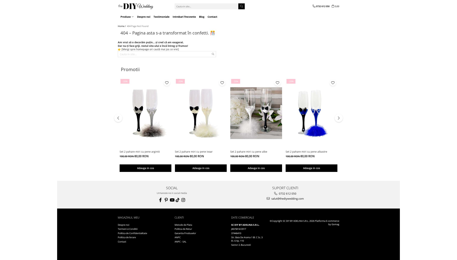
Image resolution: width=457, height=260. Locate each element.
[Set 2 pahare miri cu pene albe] (256, 113)
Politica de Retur (183, 229)
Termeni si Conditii (127, 229)
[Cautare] (241, 6)
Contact (122, 241)
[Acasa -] (136, 6)
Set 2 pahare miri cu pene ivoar (194, 151)
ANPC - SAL (180, 241)
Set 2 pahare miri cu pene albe (248, 151)
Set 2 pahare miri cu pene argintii (140, 151)
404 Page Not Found (138, 26)
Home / (122, 26)
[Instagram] (183, 200)
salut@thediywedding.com (287, 198)
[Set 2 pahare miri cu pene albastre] (311, 113)
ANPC (178, 237)
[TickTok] (177, 200)
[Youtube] (172, 200)
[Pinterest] (166, 200)
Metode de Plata (183, 224)
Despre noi (123, 224)
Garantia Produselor (185, 233)
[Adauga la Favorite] (167, 83)
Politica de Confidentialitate (132, 233)
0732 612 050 (287, 193)
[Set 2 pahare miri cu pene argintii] (145, 113)
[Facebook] (160, 200)
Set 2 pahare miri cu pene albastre (306, 151)
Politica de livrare (127, 237)
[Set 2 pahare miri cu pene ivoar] (201, 113)
